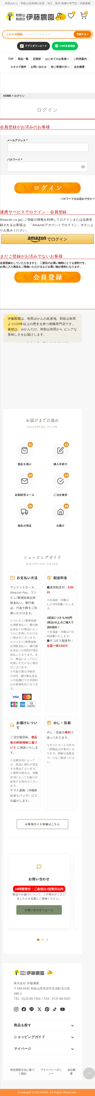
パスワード (15, 159)
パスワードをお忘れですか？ (78, 198)
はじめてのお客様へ (57, 58)
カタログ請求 (18, 66)
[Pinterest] (47, 1010)
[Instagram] (16, 1010)
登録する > (82, 34)
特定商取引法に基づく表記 (22, 1071)
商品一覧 (23, 58)
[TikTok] (55, 1010)
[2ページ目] (43, 940)
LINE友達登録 (67, 45)
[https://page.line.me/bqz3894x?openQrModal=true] (31, 1010)
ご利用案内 (80, 58)
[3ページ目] (47, 940)
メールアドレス (18, 140)
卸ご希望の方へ (60, 66)
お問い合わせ (39, 66)
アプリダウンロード (36, 45)
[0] (70, 16)
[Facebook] (24, 1010)
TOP (10, 58)
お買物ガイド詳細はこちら (42, 824)
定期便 (37, 58)
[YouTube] (62, 1010)
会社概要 (79, 66)
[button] (47, 239)
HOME (7, 95)
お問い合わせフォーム (39, 910)
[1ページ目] (38, 939)
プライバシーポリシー (51, 1071)
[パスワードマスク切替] (83, 167)
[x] (39, 1010)
